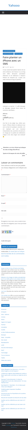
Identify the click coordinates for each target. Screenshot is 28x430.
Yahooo (14, 5)
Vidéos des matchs (6, 360)
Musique (3, 335)
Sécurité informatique (8, 53)
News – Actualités (5, 337)
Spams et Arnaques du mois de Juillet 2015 (14, 154)
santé (2, 345)
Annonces (3, 309)
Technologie (4, 352)
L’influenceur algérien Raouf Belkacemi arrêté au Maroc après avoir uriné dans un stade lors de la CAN (14, 375)
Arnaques (3, 312)
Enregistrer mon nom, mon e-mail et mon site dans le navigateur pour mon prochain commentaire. (13, 223)
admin (12, 67)
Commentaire (5, 174)
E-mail (3, 203)
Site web (3, 211)
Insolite (3, 329)
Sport (2, 350)
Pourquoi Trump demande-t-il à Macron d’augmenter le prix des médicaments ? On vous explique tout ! (13, 381)
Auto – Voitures (5, 314)
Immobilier (4, 327)
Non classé (4, 340)
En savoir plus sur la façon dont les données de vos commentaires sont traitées (12, 254)
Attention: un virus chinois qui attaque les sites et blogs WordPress (14, 148)
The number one (5, 295)
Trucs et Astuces (18, 53)
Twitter (3, 358)
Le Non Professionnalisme (9, 51)
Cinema (3, 317)
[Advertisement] (14, 29)
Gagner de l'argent (6, 322)
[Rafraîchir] (13, 231)
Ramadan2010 (5, 342)
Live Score (3, 291)
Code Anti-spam (6, 241)
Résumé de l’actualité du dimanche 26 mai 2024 (13, 397)
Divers (3, 319)
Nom (3, 196)
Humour (3, 324)
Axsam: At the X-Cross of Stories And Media (12, 268)
